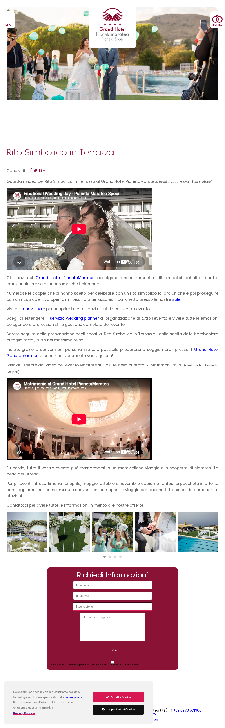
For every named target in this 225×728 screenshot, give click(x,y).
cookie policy (73, 697)
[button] (104, 556)
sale (176, 299)
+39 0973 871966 (187, 710)
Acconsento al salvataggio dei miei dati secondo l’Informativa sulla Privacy (94, 664)
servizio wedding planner (74, 318)
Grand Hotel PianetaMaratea (65, 277)
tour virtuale (33, 309)
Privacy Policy (23, 713)
